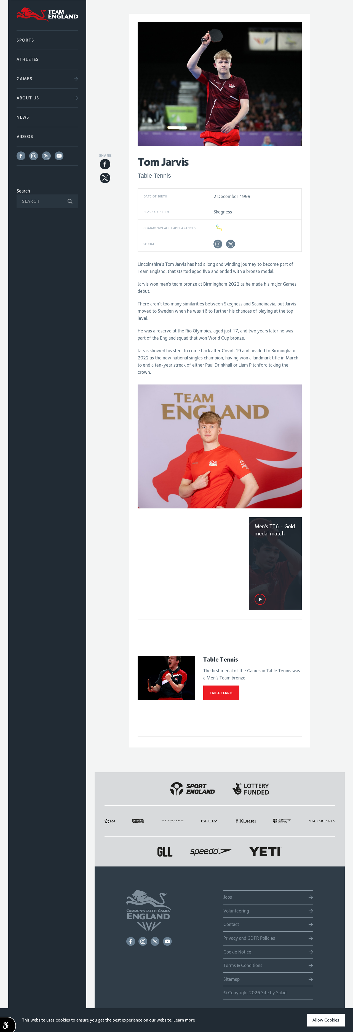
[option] (220, 446)
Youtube (59, 155)
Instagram (33, 155)
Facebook (21, 155)
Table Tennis (221, 693)
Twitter (46, 155)
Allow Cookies (325, 1020)
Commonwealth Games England (47, 15)
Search (23, 191)
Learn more (184, 1020)
